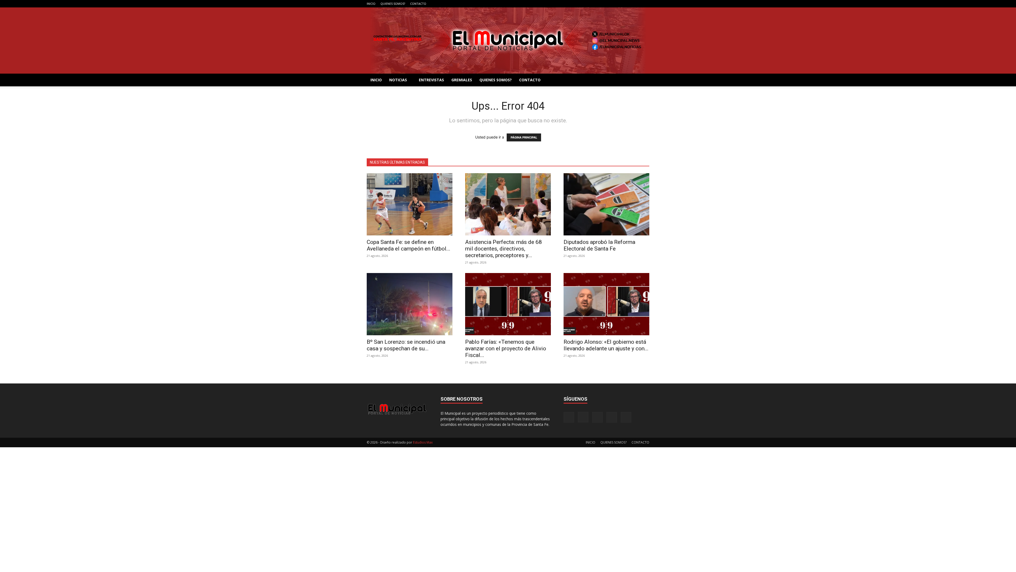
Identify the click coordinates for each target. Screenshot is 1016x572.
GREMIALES (461, 79)
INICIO (371, 4)
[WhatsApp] (645, 3)
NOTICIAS (398, 79)
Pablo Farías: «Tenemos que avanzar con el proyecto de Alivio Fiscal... (505, 348)
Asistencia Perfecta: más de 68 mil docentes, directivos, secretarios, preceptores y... (503, 248)
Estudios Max (423, 442)
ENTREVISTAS (431, 79)
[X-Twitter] (637, 3)
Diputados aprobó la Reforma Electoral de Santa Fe (599, 245)
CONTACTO (418, 4)
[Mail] (628, 3)
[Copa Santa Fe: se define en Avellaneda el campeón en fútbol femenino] (409, 204)
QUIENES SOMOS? (392, 4)
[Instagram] (619, 3)
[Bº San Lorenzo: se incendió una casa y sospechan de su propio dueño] (409, 304)
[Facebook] (610, 3)
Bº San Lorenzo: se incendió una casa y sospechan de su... (406, 345)
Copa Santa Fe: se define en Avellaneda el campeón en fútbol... (408, 245)
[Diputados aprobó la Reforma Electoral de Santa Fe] (606, 204)
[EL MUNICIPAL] (508, 40)
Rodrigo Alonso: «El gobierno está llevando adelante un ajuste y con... (606, 345)
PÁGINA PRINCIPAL (524, 137)
